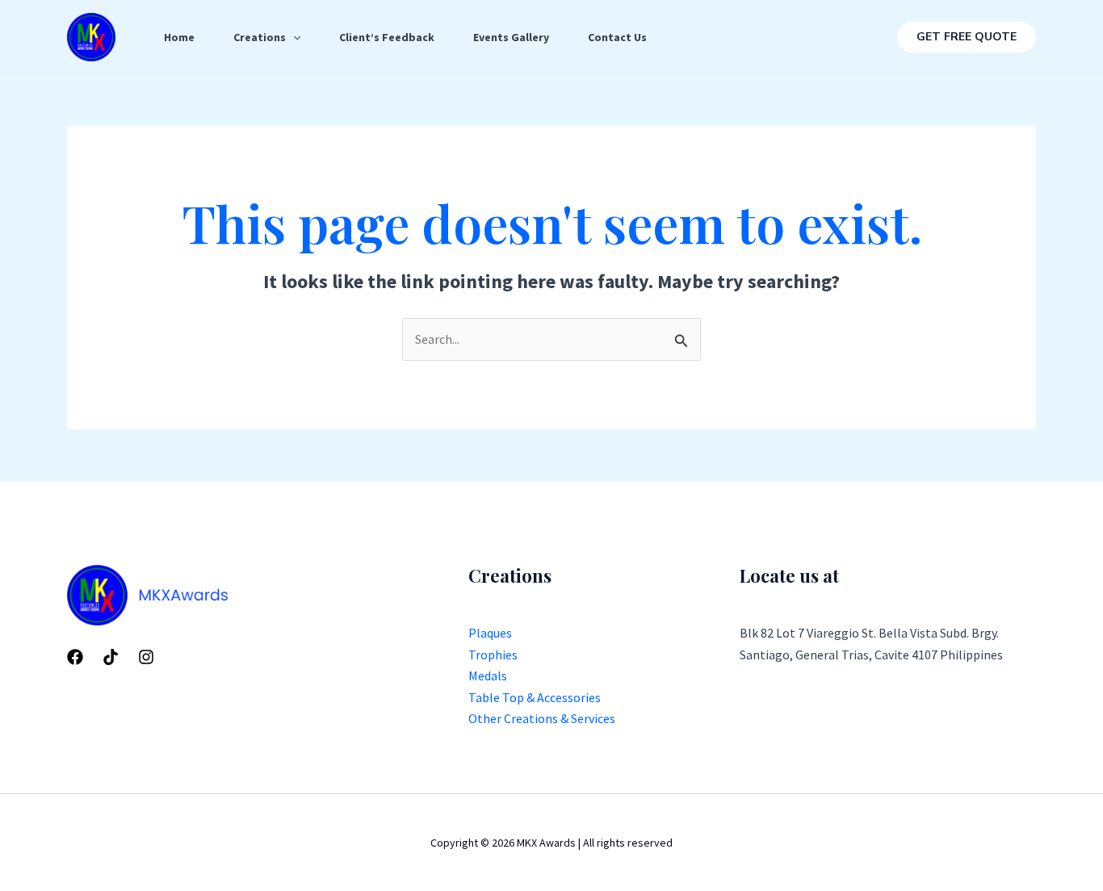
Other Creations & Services (541, 718)
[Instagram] (146, 657)
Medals (487, 675)
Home (179, 37)
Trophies (493, 654)
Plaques (490, 633)
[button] (966, 37)
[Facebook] (75, 657)
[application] (293, 37)
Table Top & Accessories (534, 697)
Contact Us (617, 37)
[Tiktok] (111, 657)
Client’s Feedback (386, 37)
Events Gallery (511, 37)
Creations (259, 37)
